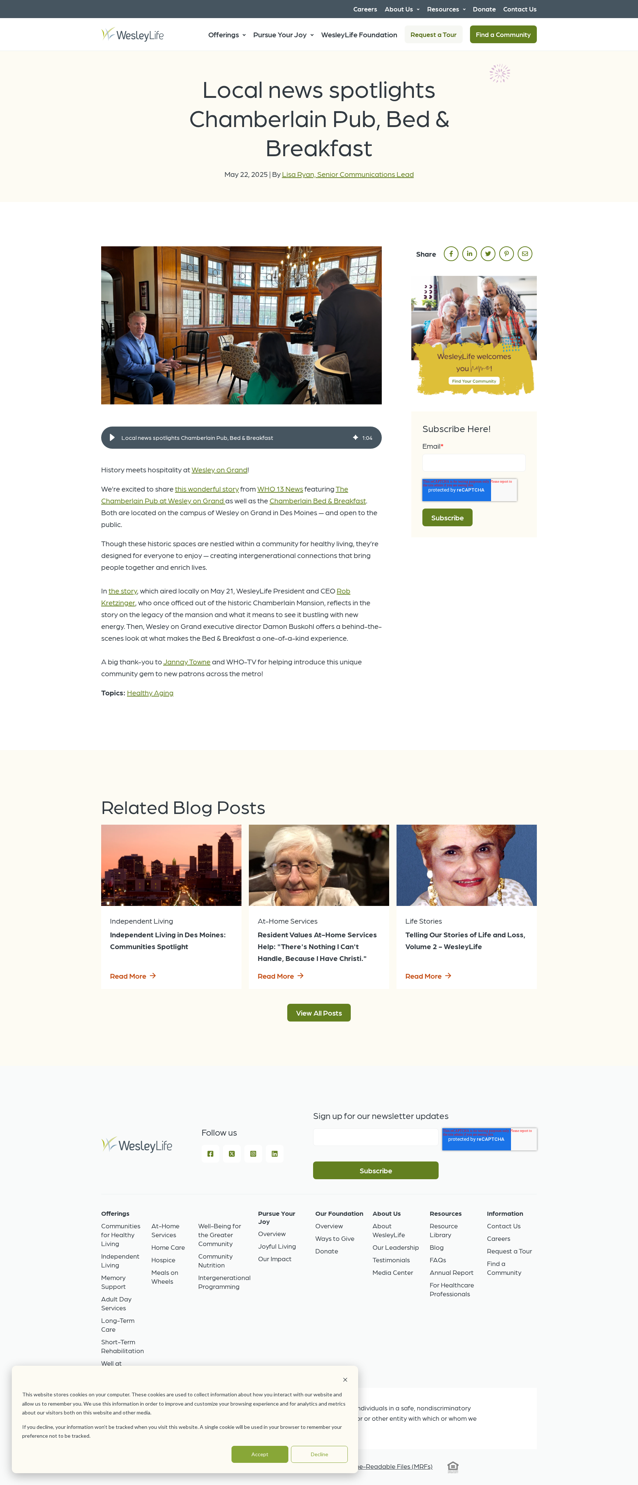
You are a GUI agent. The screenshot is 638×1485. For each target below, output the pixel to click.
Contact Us (504, 1225)
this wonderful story (207, 488)
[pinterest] (506, 253)
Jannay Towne (186, 661)
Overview (272, 1233)
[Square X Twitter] (232, 1154)
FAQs (438, 1259)
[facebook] (451, 253)
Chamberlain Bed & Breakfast (318, 500)
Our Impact (275, 1258)
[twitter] (488, 253)
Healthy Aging (150, 692)
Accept (259, 1454)
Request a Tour (434, 34)
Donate (326, 1251)
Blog (437, 1247)
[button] (112, 437)
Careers (498, 1238)
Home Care (168, 1247)
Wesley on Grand (219, 469)
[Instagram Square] (253, 1154)
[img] (356, 437)
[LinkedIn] (275, 1154)
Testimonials (391, 1259)
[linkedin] (469, 253)
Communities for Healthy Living (120, 1234)
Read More (128, 975)
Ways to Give (334, 1238)
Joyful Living (277, 1246)
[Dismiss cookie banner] (345, 1380)
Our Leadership (396, 1247)
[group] (241, 438)
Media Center (393, 1272)
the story (123, 590)
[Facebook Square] (210, 1154)
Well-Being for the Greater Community (219, 1234)
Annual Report (452, 1272)
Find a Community (503, 34)
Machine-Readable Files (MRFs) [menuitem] (385, 1466)
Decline (319, 1454)
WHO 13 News (280, 488)
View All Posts (319, 1012)
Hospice (163, 1259)
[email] (525, 253)
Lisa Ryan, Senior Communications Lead (348, 174)
